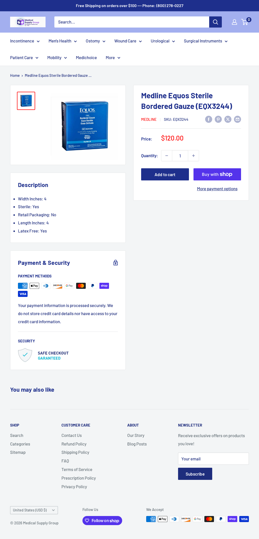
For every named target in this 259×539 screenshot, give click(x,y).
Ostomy (93, 40)
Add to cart (165, 174)
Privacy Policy (74, 486)
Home (15, 75)
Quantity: (149, 155)
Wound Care (125, 40)
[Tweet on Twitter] (227, 119)
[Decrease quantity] (166, 155)
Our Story (135, 435)
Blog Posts (137, 443)
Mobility (54, 57)
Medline (149, 119)
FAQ (65, 460)
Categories (20, 443)
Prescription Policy (78, 477)
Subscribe (195, 473)
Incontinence (22, 40)
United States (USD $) (30, 510)
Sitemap (18, 452)
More (110, 57)
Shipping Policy (75, 452)
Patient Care (21, 57)
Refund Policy (74, 443)
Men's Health (60, 40)
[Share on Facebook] (208, 119)
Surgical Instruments (203, 40)
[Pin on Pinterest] (218, 119)
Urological (160, 40)
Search (16, 435)
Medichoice (86, 57)
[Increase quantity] (193, 155)
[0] (245, 22)
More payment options (217, 188)
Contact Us (71, 435)
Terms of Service (76, 469)
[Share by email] (237, 119)
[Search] (215, 22)
